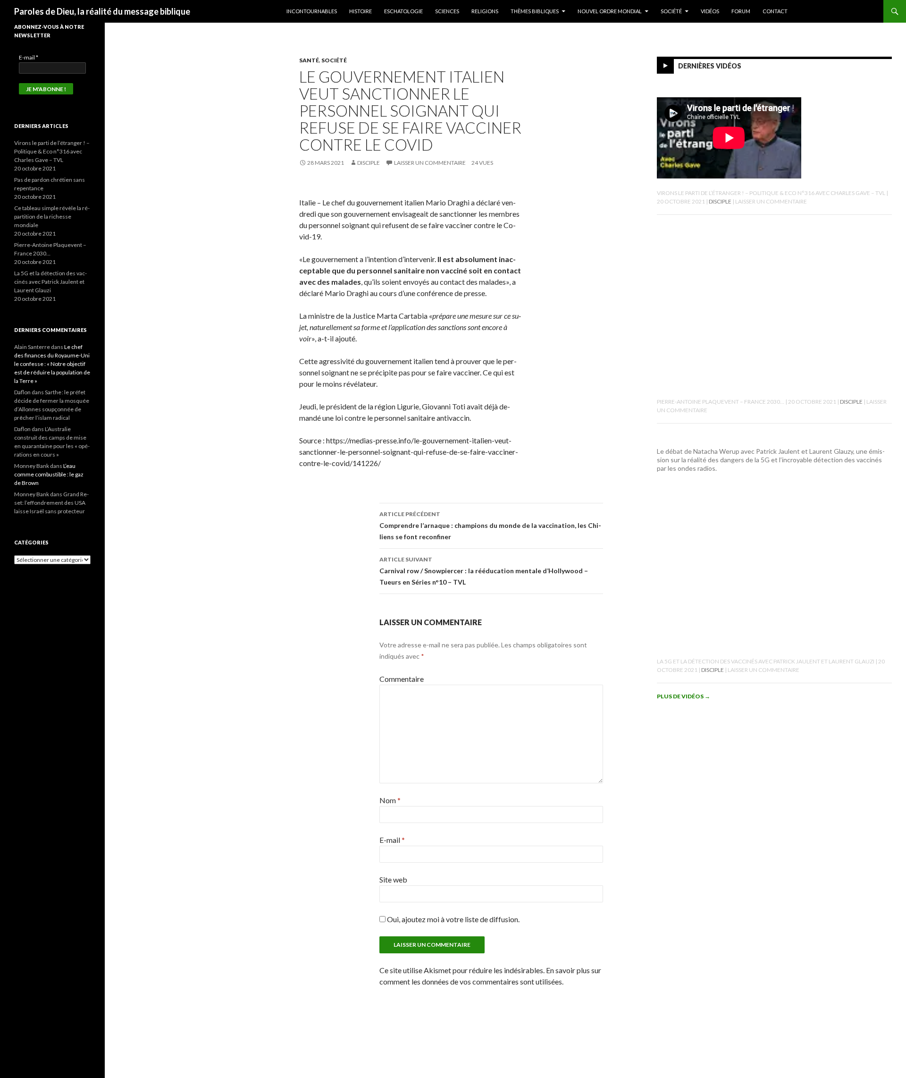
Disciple (368, 162)
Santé (309, 60)
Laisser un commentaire (430, 162)
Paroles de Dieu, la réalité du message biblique (102, 11)
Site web (393, 879)
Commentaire (401, 678)
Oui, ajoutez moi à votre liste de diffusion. (453, 919)
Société (671, 11)
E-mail (392, 839)
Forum (740, 11)
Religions (484, 11)
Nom (390, 800)
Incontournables (311, 11)
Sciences (447, 11)
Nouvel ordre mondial (610, 11)
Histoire (360, 11)
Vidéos (710, 11)
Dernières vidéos (709, 66)
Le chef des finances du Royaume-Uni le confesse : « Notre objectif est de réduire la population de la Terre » (52, 363)
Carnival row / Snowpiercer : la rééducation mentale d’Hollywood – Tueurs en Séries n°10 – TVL (483, 571)
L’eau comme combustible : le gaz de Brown (49, 474)
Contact (775, 11)
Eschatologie (403, 11)
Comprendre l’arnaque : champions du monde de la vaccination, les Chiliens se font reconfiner (490, 525)
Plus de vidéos (683, 696)
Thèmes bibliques (535, 11)
